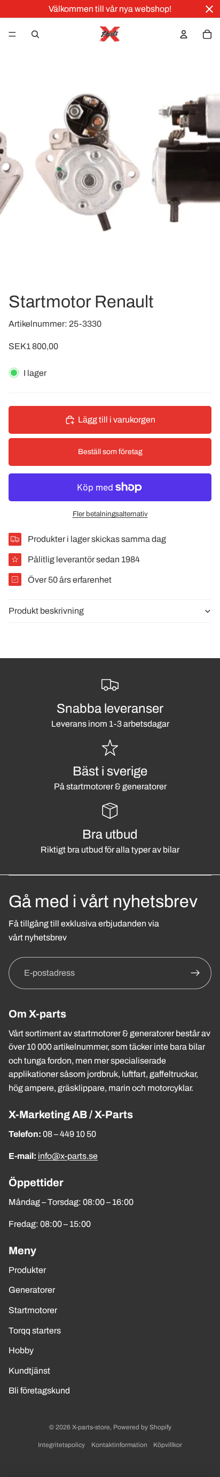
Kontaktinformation (119, 1445)
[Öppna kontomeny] (183, 34)
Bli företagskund (39, 1390)
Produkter (27, 1270)
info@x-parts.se (68, 1155)
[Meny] (12, 34)
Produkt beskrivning (46, 610)
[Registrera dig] (195, 973)
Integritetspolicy (61, 1445)
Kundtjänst (29, 1370)
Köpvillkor (167, 1445)
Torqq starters (35, 1330)
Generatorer (32, 1289)
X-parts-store (91, 1427)
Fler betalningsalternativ (110, 514)
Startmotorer (33, 1310)
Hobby (21, 1350)
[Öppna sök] (35, 34)
